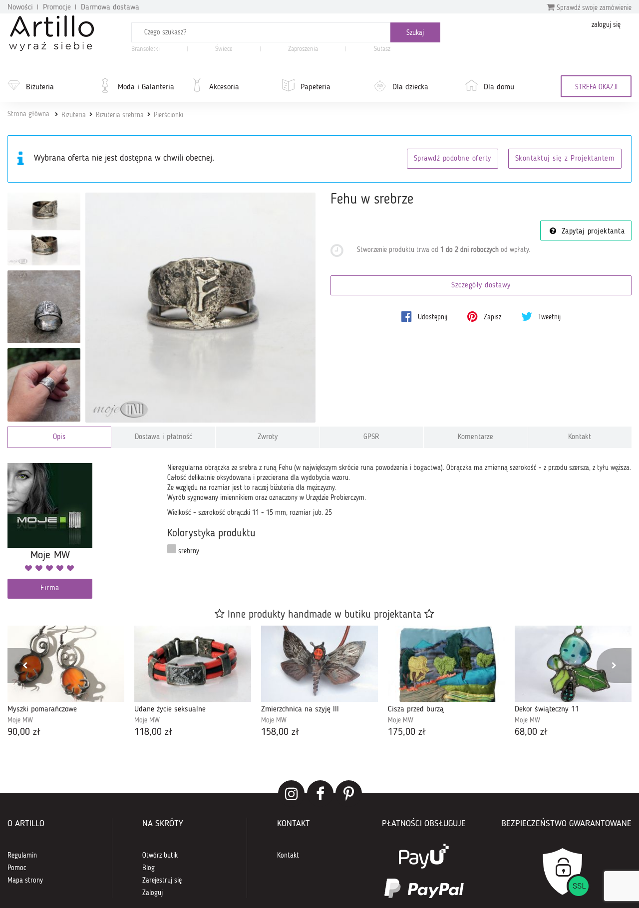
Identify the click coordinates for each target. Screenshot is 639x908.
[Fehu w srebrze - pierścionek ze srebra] (43, 229)
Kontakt (579, 437)
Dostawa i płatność (163, 437)
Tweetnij (548, 317)
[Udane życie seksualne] (192, 664)
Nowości (20, 7)
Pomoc (16, 868)
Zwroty (268, 437)
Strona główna (28, 114)
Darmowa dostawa (110, 7)
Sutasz (382, 49)
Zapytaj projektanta (592, 231)
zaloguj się (606, 24)
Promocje (57, 7)
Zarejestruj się (162, 880)
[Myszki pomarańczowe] (65, 664)
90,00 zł (23, 732)
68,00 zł (531, 732)
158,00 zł (280, 732)
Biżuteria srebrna (120, 115)
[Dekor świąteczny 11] (573, 664)
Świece (224, 49)
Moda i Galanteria (146, 87)
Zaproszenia (303, 49)
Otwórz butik (160, 855)
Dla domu (499, 87)
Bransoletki (145, 49)
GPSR (371, 437)
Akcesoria (224, 87)
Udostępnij (431, 317)
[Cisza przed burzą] (446, 664)
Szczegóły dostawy (481, 285)
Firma (49, 588)
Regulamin (22, 855)
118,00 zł (153, 732)
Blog (148, 868)
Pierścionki (168, 115)
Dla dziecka (410, 87)
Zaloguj (152, 893)
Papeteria (315, 87)
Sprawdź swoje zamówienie (593, 7)
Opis (59, 437)
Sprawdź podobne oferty (452, 159)
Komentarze (475, 437)
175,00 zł (407, 732)
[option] (65, 682)
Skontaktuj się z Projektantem (565, 159)
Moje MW (20, 720)
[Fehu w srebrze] (200, 308)
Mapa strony (25, 880)
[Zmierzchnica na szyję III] (319, 664)
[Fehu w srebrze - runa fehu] (43, 306)
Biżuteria (40, 87)
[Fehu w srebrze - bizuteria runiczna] (43, 384)
